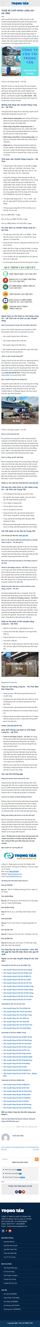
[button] (3, 3)
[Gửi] (37, 1159)
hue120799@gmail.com (14, 876)
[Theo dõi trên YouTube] (23, 1191)
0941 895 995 (9, 372)
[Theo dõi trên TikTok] (20, 1191)
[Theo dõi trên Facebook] (16, 1191)
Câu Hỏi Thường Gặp (9, 1257)
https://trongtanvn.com (15, 874)
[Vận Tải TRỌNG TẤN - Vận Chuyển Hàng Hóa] (20, 3)
